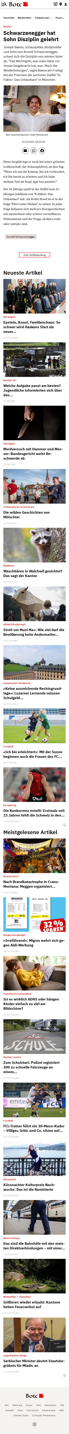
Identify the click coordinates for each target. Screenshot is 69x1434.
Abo (7, 1405)
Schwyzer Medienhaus (44, 1415)
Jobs (38, 1405)
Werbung (17, 1405)
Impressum (33, 1410)
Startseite (8, 17)
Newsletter (50, 1405)
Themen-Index (21, 1415)
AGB (61, 1410)
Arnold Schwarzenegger (21, 236)
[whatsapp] (34, 152)
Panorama (61, 17)
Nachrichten (24, 17)
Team (20, 1410)
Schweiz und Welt (44, 17)
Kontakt (10, 1410)
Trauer (29, 1405)
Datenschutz (48, 1410)
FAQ (62, 1405)
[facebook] (43, 152)
